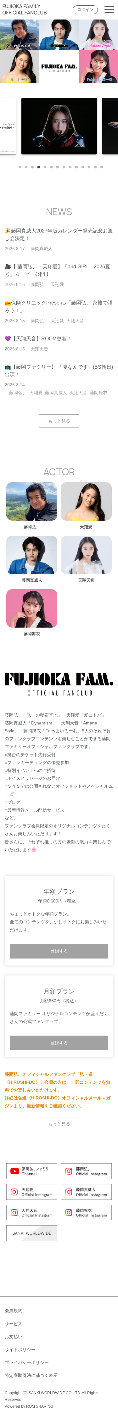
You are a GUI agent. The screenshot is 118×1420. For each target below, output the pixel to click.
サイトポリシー (20, 1349)
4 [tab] (37, 165)
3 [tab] (30, 165)
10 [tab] (74, 165)
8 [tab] (62, 165)
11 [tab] (81, 165)
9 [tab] (68, 165)
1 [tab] (18, 165)
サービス (13, 1323)
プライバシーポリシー (27, 1362)
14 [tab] (100, 165)
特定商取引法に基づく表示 (31, 1375)
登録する (59, 950)
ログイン (85, 10)
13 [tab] (93, 165)
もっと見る (59, 420)
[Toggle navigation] (109, 9)
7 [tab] (56, 165)
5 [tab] (43, 165)
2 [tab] (24, 165)
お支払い (13, 1336)
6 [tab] (49, 165)
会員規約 (13, 1310)
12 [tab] (87, 165)
